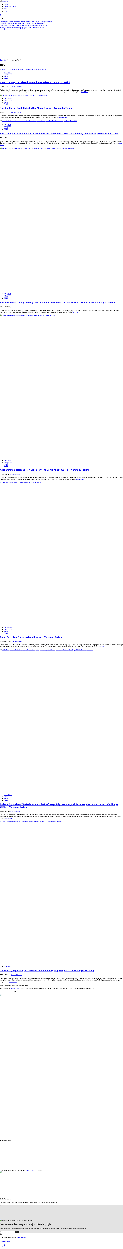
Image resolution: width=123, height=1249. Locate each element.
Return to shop (21, 1237)
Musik (6, 76)
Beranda (3, 60)
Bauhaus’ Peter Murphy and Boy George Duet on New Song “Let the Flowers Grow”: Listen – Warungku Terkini (57, 302)
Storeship (30, 1170)
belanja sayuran (16, 988)
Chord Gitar (8, 73)
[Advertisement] (61, 44)
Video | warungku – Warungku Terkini (12, 29)
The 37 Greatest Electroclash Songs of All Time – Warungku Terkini (22, 27)
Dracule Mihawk (16, 86)
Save (17, 1232)
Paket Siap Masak (10, 6)
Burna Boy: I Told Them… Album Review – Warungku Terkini (31, 637)
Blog (5, 8)
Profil (6, 78)
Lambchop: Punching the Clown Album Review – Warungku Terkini (22, 23)
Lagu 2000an (8, 75)
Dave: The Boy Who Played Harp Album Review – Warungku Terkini (35, 82)
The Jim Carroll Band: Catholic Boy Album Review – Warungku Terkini (36, 108)
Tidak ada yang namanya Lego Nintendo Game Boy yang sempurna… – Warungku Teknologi (47, 970)
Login (5, 11)
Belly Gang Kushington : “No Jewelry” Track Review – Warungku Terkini (23, 25)
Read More (84, 92)
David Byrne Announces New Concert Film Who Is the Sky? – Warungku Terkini (26, 21)
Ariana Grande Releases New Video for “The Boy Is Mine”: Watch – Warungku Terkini (44, 470)
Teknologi (7, 966)
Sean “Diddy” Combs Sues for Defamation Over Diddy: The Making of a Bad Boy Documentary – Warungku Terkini (59, 133)
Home (6, 4)
